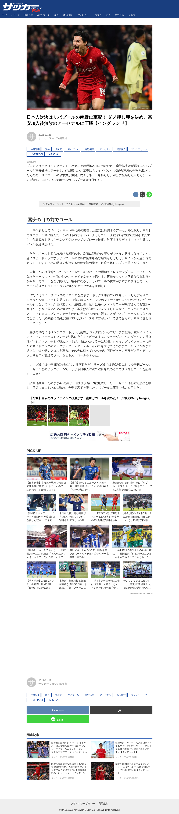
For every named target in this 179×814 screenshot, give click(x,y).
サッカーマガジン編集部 (52, 138)
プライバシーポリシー (83, 803)
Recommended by (137, 593)
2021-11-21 (44, 134)
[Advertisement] (89, 634)
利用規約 (103, 803)
